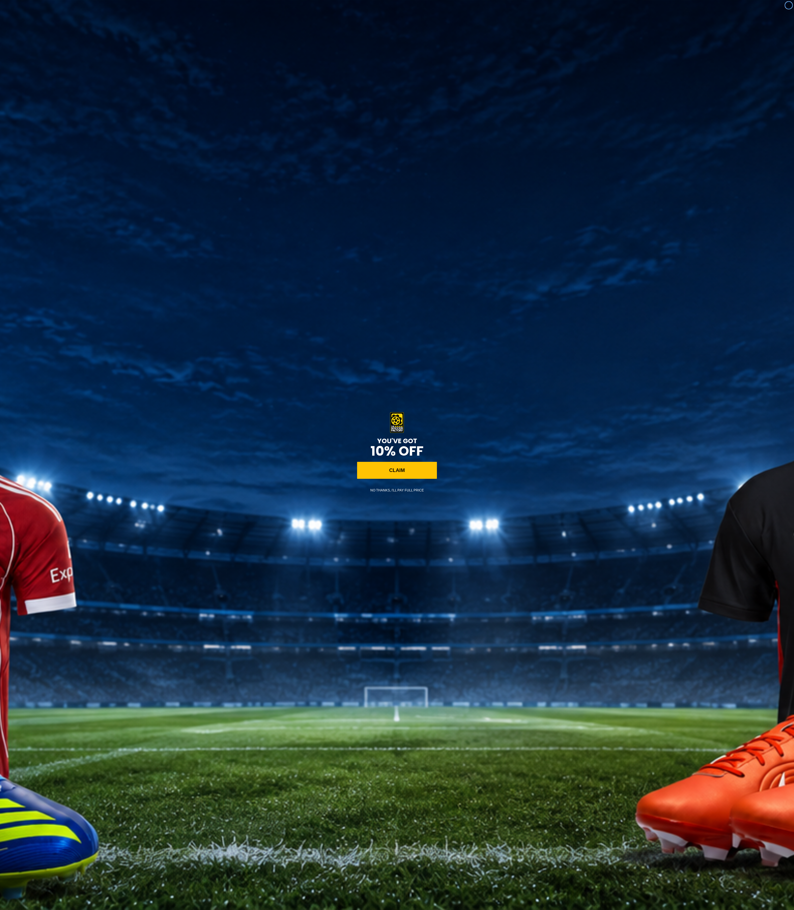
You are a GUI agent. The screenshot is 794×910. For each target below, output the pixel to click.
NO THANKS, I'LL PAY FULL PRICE (397, 490)
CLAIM (397, 470)
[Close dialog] (788, 5)
